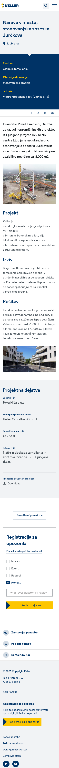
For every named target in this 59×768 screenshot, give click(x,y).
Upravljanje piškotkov (15, 749)
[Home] (10, 5)
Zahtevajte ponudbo (24, 632)
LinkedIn (6, 764)
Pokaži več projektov (30, 515)
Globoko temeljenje (15, 69)
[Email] (52, 113)
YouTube (15, 764)
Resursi (16, 576)
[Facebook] (31, 113)
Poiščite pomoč (21, 644)
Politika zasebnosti (13, 743)
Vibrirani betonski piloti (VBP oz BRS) (26, 97)
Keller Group (10, 691)
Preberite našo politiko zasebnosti (24, 551)
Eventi (15, 569)
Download (14, 483)
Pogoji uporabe (11, 737)
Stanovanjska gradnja (16, 83)
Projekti (16, 583)
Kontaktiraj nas (20, 655)
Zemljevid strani (12, 755)
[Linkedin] (45, 113)
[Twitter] (38, 113)
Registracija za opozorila (24, 722)
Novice (15, 562)
